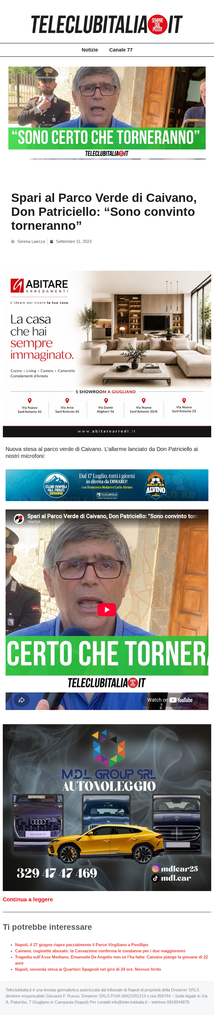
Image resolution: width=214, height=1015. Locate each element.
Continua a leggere (28, 899)
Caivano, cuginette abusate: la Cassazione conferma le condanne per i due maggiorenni (100, 951)
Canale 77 (121, 50)
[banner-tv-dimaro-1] (107, 485)
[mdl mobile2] (107, 807)
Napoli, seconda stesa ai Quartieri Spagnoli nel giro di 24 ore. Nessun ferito (88, 969)
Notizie (90, 50)
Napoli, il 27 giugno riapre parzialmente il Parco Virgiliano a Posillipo (81, 945)
